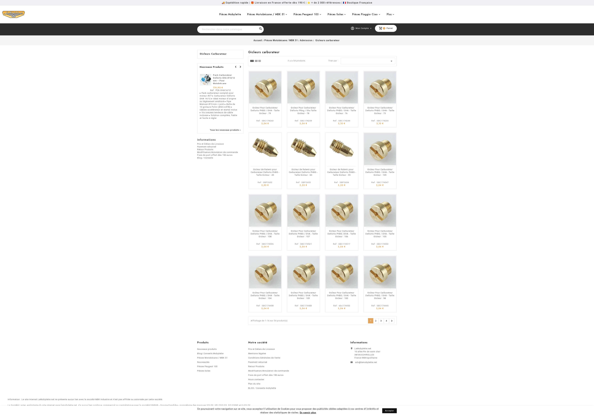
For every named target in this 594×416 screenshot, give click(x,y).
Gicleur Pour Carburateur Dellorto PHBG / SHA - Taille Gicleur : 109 (380, 172)
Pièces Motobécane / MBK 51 (266, 14)
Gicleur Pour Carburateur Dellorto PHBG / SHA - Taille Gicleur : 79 (265, 110)
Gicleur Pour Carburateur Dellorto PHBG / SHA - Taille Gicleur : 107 (303, 234)
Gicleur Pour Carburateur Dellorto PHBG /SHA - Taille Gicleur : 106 (342, 234)
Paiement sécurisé (206, 147)
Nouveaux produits (207, 349)
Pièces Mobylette (230, 14)
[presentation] (235, 66)
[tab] (252, 60)
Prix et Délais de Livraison (210, 144)
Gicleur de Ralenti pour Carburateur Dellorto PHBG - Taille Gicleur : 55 (341, 172)
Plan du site (254, 384)
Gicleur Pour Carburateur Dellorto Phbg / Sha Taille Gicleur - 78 (303, 110)
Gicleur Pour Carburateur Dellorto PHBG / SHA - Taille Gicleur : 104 (265, 295)
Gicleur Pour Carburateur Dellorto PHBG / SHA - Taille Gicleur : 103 (303, 295)
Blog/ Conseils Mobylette (210, 353)
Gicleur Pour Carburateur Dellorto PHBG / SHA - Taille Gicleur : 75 (380, 110)
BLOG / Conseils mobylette (262, 388)
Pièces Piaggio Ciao (365, 14)
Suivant (392, 321)
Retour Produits (205, 149)
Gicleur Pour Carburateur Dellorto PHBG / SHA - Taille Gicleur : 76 (341, 110)
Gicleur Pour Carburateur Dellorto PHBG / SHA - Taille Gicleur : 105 (380, 234)
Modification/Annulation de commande (217, 152)
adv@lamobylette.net (366, 362)
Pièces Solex (335, 14)
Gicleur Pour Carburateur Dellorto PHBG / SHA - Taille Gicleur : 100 (341, 295)
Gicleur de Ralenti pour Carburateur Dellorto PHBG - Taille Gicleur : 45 (265, 172)
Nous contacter (256, 379)
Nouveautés (203, 362)
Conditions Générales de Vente (264, 358)
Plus (389, 14)
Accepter (389, 411)
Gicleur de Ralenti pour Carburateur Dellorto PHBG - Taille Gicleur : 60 (303, 172)
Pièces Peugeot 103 (306, 14)
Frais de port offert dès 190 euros (214, 155)
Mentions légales (257, 353)
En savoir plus (308, 412)
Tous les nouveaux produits (225, 130)
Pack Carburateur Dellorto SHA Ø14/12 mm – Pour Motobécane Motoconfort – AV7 (224, 80)
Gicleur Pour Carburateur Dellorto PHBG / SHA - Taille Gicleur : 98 (380, 295)
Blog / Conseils (205, 158)
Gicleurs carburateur (213, 53)
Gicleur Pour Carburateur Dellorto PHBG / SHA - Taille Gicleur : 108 (265, 234)
